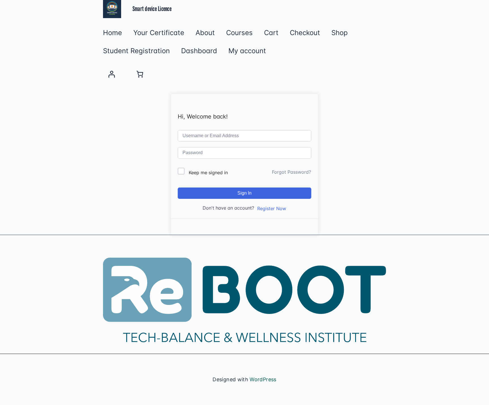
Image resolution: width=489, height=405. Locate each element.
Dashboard (199, 51)
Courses (239, 32)
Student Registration (136, 51)
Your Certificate (158, 32)
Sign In (244, 193)
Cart (271, 32)
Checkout (305, 32)
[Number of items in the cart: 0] (139, 74)
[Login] (111, 74)
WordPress (263, 379)
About (205, 32)
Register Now (271, 208)
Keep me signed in (208, 172)
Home (112, 32)
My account (247, 51)
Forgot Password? (291, 172)
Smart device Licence (151, 9)
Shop (339, 32)
